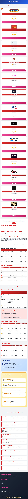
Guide (2, 482)
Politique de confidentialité (18, 496)
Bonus (2, 483)
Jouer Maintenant (14, 38)
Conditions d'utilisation (23, 496)
